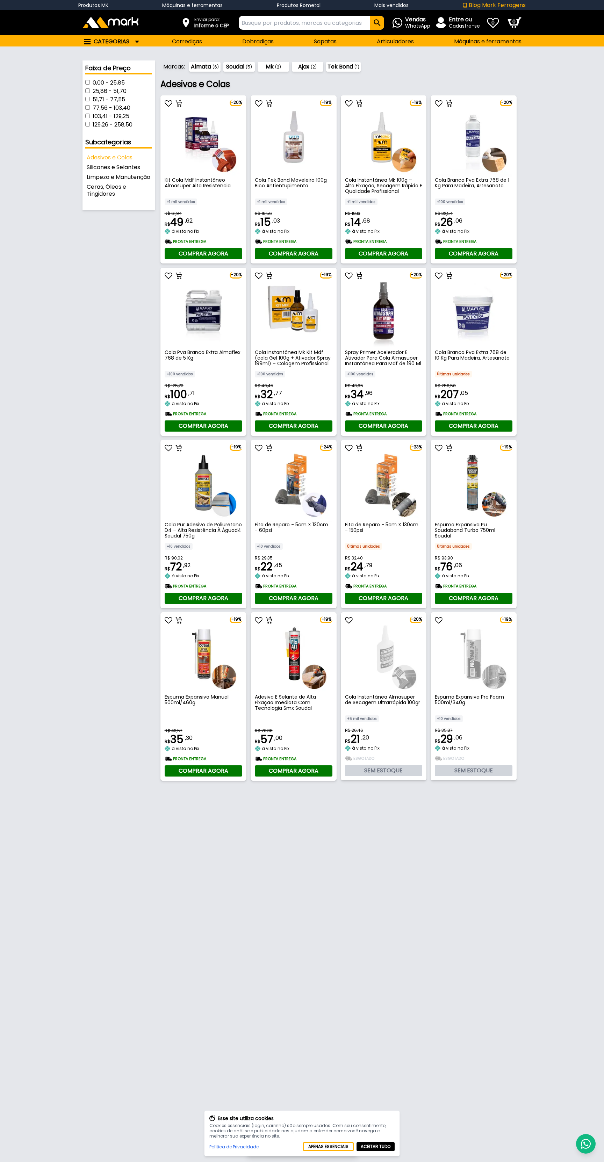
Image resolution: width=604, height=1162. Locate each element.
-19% (326, 102)
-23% (416, 447)
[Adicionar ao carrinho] (179, 103)
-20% (236, 102)
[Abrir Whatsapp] (586, 1144)
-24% (326, 447)
